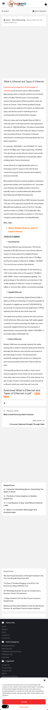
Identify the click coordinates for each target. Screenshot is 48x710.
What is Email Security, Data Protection (19, 414)
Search (6, 11)
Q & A (4, 632)
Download (5, 657)
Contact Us (6, 635)
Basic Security (7, 649)
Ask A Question (40, 11)
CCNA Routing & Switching (11, 651)
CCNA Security (7, 654)
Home (4, 626)
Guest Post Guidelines (10, 676)
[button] (44, 680)
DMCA (4, 674)
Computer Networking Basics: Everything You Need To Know (23, 490)
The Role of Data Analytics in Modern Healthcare (20, 497)
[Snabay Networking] (17, 4)
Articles (4, 629)
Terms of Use (7, 671)
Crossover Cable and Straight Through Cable (27, 424)
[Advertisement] (24, 52)
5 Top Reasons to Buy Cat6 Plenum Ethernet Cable (23, 504)
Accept (24, 702)
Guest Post (6, 638)
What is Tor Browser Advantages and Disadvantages (20, 511)
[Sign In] (46, 4)
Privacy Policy (24, 707)
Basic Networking (8, 646)
